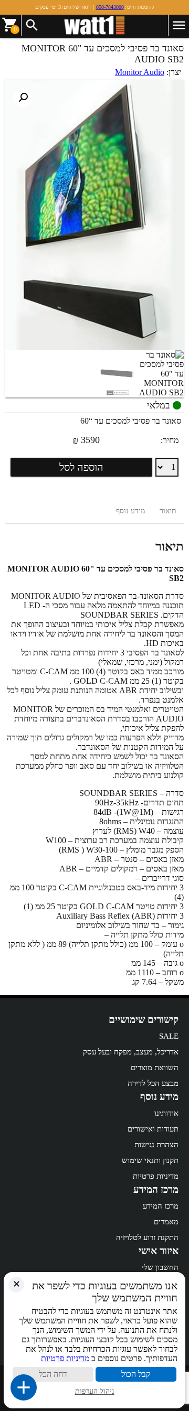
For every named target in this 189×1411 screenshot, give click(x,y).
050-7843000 (110, 7)
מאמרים (166, 1222)
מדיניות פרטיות (155, 1176)
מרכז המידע (160, 1206)
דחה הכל (53, 1374)
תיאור (168, 511)
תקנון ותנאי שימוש (150, 1160)
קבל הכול (136, 1374)
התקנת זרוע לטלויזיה (147, 1237)
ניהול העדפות (94, 1391)
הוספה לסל (81, 467)
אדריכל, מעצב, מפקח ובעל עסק (130, 1052)
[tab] (168, 511)
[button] (23, 97)
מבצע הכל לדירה (153, 1083)
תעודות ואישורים (153, 1129)
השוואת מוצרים (154, 1067)
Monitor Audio (139, 72)
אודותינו (166, 1113)
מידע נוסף (130, 511)
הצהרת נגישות (156, 1144)
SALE (168, 1036)
